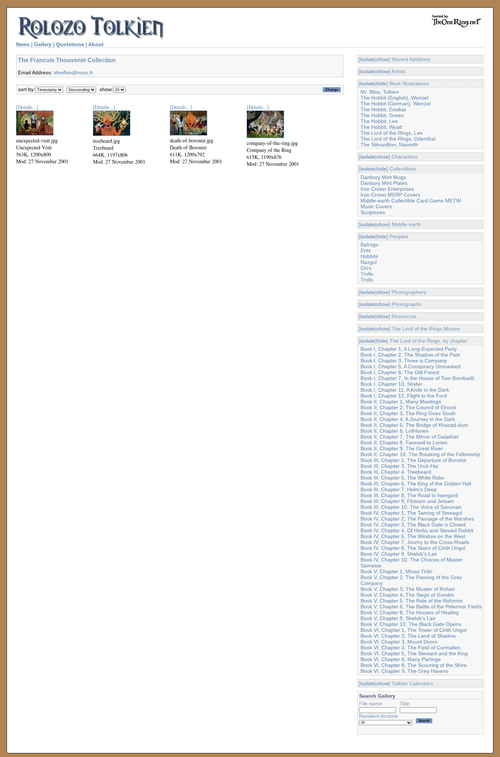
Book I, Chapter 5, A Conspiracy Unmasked (410, 366)
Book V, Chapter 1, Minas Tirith (396, 571)
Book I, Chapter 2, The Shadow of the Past (410, 355)
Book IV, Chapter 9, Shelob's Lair (399, 554)
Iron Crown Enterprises (387, 189)
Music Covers (376, 206)
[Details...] (27, 107)
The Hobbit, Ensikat (383, 109)
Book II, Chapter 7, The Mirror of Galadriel (409, 437)
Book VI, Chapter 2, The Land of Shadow (408, 636)
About (96, 44)
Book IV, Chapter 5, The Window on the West (413, 536)
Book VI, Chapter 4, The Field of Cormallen (410, 647)
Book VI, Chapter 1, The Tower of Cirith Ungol (413, 630)
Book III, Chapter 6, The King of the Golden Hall (416, 483)
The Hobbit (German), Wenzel (395, 104)
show (383, 59)
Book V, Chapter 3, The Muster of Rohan (408, 589)
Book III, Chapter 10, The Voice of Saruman (411, 507)
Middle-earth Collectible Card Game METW (411, 201)
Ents (366, 250)
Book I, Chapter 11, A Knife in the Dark (405, 390)
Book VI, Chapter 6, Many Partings (401, 659)
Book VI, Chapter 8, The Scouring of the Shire (414, 665)
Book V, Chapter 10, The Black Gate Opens (411, 624)
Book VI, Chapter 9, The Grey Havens (404, 671)
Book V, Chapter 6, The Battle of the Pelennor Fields (421, 606)
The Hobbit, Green (382, 115)
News (23, 44)
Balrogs (369, 244)
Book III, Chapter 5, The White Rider (403, 478)
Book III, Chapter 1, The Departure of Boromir (414, 460)
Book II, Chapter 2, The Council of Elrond (408, 407)
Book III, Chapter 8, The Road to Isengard (409, 495)
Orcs (366, 268)
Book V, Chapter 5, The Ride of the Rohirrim (412, 601)
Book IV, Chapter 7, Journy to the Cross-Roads (415, 542)
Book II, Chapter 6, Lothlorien (395, 431)
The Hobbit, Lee (379, 121)
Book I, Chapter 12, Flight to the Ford (404, 396)
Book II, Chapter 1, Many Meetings (401, 401)
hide (382, 83)
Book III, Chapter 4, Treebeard (396, 472)
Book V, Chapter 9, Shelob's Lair (398, 618)
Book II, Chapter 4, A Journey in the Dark (408, 419)
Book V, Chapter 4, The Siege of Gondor (407, 595)
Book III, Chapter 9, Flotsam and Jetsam (407, 501)
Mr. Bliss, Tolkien (380, 92)
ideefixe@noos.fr (73, 72)
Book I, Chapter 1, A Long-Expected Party (409, 349)
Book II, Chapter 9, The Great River (402, 448)
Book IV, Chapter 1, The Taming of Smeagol (411, 513)
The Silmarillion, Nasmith (389, 145)
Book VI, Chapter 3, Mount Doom (399, 642)
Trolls (367, 274)
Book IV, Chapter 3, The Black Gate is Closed (413, 524)
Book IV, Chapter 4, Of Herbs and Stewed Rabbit (417, 530)
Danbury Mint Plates (384, 183)
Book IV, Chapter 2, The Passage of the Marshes (417, 519)
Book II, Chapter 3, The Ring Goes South (408, 413)
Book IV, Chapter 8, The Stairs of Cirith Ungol (413, 548)
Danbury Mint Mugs (383, 177)
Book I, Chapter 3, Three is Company (404, 360)
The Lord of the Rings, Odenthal (398, 139)
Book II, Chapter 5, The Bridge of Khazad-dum (414, 425)
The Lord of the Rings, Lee (392, 133)
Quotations (70, 44)
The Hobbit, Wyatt (381, 127)
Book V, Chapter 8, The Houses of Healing (410, 612)
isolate (367, 59)
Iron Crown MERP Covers (390, 195)
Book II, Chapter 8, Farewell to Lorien (404, 442)
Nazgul (369, 262)
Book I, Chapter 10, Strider (391, 384)
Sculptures (373, 212)
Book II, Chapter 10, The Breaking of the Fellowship (420, 454)
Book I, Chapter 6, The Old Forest (400, 372)
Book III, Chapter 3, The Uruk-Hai (399, 466)
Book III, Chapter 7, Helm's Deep (399, 489)
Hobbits (369, 256)
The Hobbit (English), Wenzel (394, 98)
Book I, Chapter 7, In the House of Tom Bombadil (417, 378)
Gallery (43, 44)
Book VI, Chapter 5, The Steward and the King (414, 653)
